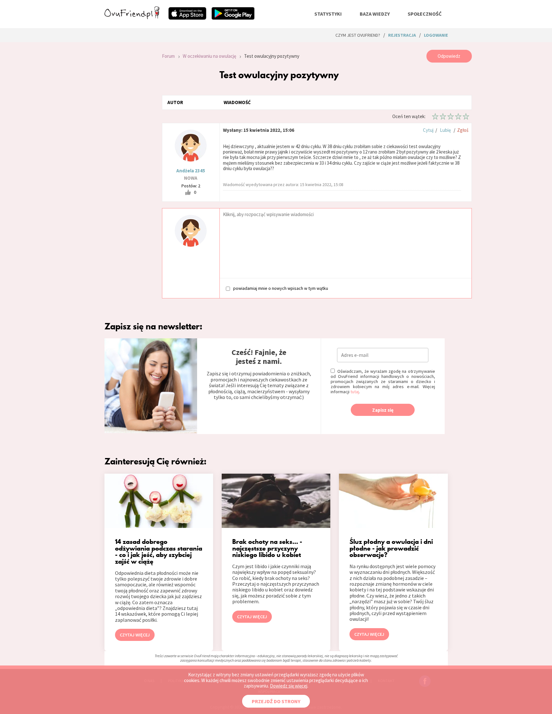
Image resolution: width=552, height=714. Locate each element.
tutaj (354, 392)
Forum (168, 56)
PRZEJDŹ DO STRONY (276, 701)
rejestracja (402, 35)
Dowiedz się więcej (288, 686)
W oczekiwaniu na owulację (209, 56)
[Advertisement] (128, 135)
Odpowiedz (449, 56)
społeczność (424, 14)
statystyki (328, 14)
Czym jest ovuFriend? (357, 35)
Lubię (445, 130)
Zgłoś (462, 130)
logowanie (436, 35)
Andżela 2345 (190, 170)
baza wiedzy (375, 14)
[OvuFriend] (131, 17)
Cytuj (428, 130)
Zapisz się (383, 410)
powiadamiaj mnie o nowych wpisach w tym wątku (280, 288)
